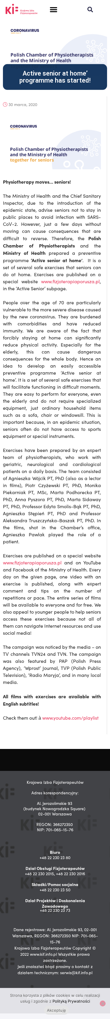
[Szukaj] (90, 9)
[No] (103, 1003)
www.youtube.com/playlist (70, 718)
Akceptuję (56, 1010)
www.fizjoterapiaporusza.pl (70, 281)
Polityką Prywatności (71, 1001)
